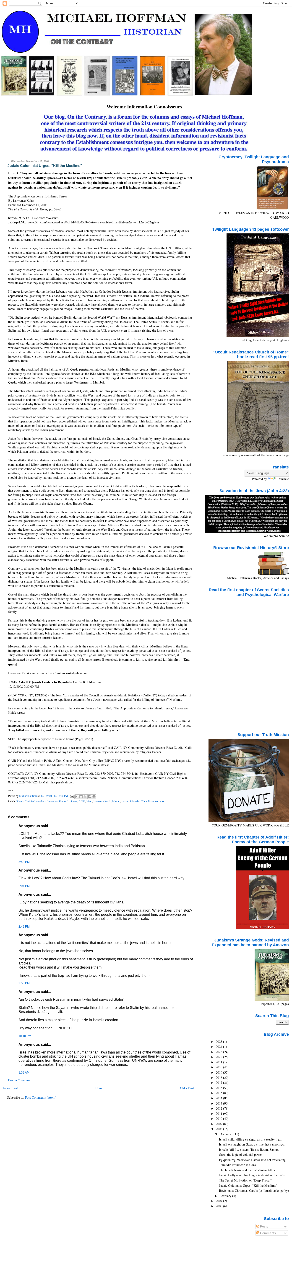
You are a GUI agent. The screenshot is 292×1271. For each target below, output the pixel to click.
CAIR (82, 801)
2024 (219, 1046)
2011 (219, 1113)
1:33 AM (23, 1072)
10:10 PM (24, 1036)
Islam (89, 801)
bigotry (73, 801)
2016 (219, 1088)
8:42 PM (24, 862)
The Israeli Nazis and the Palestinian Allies (247, 1170)
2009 (219, 1124)
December (227, 1134)
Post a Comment (19, 1080)
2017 (219, 1082)
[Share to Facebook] (89, 796)
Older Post (187, 1088)
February (226, 1196)
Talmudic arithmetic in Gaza (237, 1165)
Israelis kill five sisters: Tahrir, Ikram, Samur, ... (250, 1149)
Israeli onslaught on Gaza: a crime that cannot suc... (253, 1144)
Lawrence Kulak (102, 801)
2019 (219, 1072)
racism (125, 801)
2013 (219, 1103)
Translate (283, 479)
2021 (219, 1062)
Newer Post (10, 1088)
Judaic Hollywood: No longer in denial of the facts (252, 1175)
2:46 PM (24, 926)
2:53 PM (24, 983)
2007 (219, 1201)
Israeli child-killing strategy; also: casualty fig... (250, 1139)
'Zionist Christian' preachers (31, 801)
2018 (219, 1077)
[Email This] (76, 796)
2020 (219, 1067)
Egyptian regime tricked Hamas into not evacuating (252, 1160)
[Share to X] (85, 796)
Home (99, 1088)
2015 (219, 1093)
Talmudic (135, 801)
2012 (219, 1108)
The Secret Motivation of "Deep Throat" (245, 1180)
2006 (219, 1206)
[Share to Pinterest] (94, 796)
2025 (219, 1041)
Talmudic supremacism (153, 801)
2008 (219, 1129)
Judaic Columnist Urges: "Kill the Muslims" (248, 1185)
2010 (219, 1118)
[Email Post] (71, 796)
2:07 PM (24, 886)
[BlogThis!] (81, 796)
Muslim (116, 801)
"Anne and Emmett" (57, 801)
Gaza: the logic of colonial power (240, 1154)
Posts (263, 1226)
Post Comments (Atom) (40, 1097)
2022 (219, 1057)
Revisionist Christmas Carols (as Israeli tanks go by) (254, 1190)
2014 (219, 1098)
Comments (267, 1233)
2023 (219, 1052)
